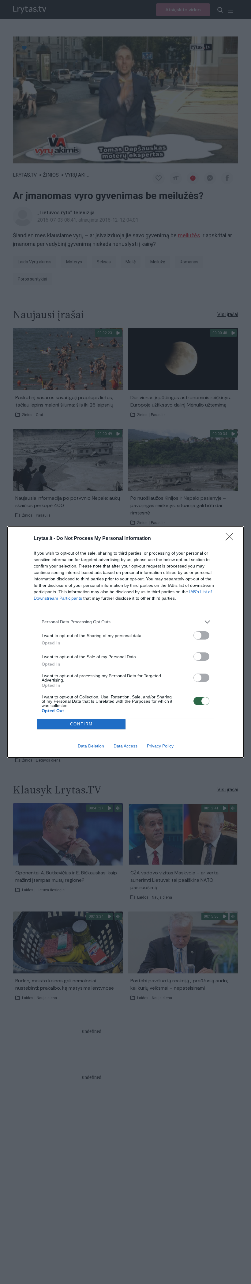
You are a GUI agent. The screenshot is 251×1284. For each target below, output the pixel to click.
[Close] (231, 539)
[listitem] (125, 622)
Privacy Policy (160, 745)
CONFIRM (81, 724)
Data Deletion (91, 745)
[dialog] (125, 642)
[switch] (201, 635)
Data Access (125, 745)
